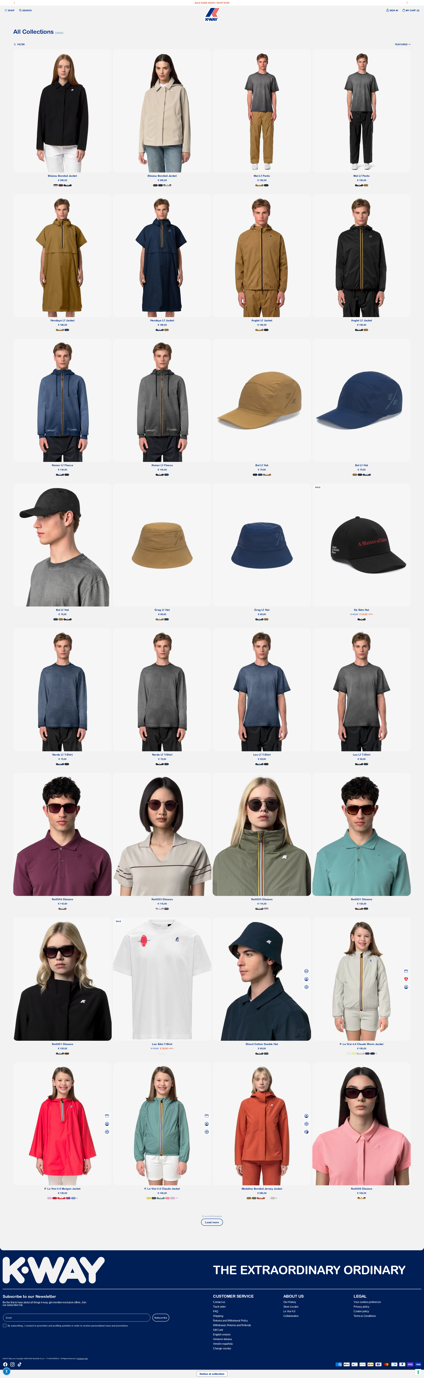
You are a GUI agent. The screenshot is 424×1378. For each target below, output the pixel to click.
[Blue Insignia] (66, 330)
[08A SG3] (166, 909)
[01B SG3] (365, 909)
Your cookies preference (367, 1302)
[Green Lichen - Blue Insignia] (266, 1053)
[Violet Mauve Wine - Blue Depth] (60, 185)
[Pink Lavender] (49, 1198)
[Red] (54, 1198)
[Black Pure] (266, 185)
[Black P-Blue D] (67, 185)
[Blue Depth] (372, 1053)
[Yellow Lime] (353, 1053)
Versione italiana (222, 1339)
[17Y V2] (160, 909)
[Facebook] (5, 1364)
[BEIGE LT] (360, 1053)
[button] (403, 44)
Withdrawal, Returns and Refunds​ (232, 1325)
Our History (289, 1302)
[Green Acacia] (148, 1198)
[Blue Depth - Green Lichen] (259, 1053)
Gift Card (218, 1329)
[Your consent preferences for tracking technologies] (418, 1372)
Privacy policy (361, 1306)
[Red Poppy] (61, 1198)
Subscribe (160, 1317)
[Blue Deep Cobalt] (367, 1053)
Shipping (218, 1316)
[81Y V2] (62, 909)
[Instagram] (12, 1364)
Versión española (223, 1343)
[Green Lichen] (254, 1198)
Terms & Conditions (365, 1316)
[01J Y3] (361, 1198)
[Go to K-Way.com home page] (212, 14)
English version (221, 1334)
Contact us (219, 1302)
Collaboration (291, 1316)
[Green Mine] (161, 1198)
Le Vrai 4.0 (289, 1311)
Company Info (82, 1358)
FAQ (215, 1311)
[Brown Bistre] (259, 185)
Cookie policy (361, 1311)
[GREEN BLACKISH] (153, 1198)
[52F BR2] (359, 909)
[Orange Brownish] (261, 1198)
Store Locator (290, 1306)
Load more (212, 1222)
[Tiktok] (19, 1364)
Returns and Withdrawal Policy (230, 1320)
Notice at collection (212, 1374)
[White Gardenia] (348, 1053)
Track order (219, 1306)
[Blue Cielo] (73, 1198)
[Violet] (68, 1198)
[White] (162, 1053)
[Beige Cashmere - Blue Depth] (55, 185)
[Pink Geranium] (167, 1198)
